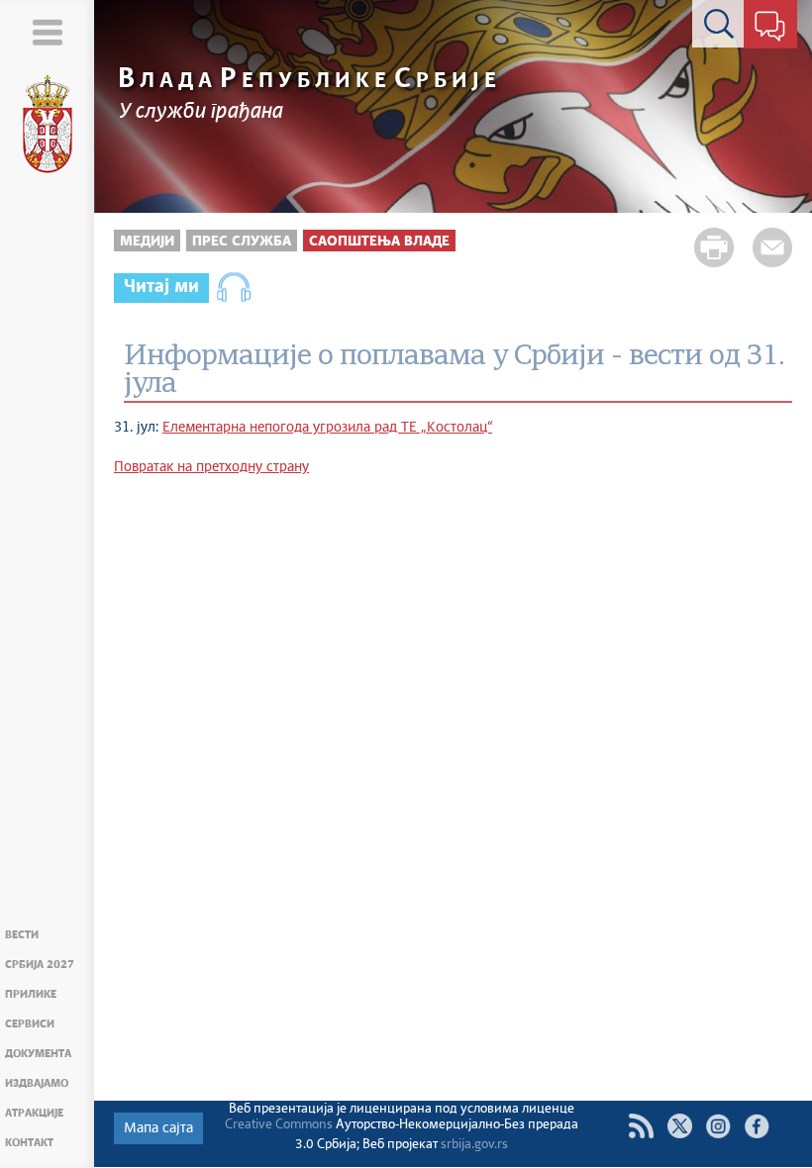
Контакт (29, 1142)
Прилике (30, 994)
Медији (147, 241)
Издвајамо (36, 1083)
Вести (22, 934)
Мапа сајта (158, 1128)
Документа (38, 1053)
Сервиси (29, 1024)
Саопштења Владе (379, 241)
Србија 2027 (39, 964)
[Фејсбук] (757, 1126)
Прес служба (241, 241)
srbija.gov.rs (474, 1144)
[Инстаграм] (718, 1126)
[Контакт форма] (770, 27)
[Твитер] (679, 1126)
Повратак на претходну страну (211, 467)
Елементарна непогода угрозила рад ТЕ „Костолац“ (327, 428)
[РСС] (641, 1126)
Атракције (34, 1113)
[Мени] (47, 32)
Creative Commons (279, 1125)
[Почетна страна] (47, 124)
